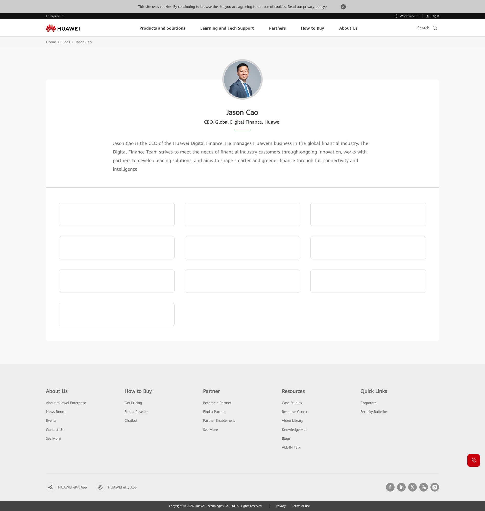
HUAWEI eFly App (122, 487)
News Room (55, 412)
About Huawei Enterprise (66, 403)
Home (51, 42)
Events (51, 420)
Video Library (292, 420)
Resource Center (294, 412)
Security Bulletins (373, 412)
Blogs (65, 42)
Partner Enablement (219, 420)
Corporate (368, 403)
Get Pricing (133, 403)
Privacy (281, 506)
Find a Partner (214, 412)
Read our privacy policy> (307, 7)
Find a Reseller (136, 412)
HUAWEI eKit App (72, 487)
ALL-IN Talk (291, 447)
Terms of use (301, 506)
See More (53, 438)
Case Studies (292, 403)
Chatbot (131, 420)
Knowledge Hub (294, 430)
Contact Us (54, 430)
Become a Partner (217, 403)
